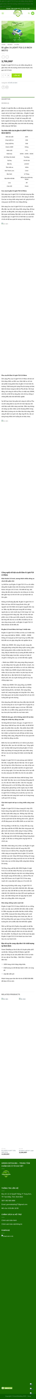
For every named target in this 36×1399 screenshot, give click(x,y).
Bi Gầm (16, 44)
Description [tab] (6, 99)
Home (4, 44)
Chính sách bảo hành (9, 1220)
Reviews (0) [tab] (5, 103)
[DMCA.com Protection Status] (7, 1388)
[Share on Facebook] (3, 87)
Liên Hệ (17, 75)
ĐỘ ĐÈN (10, 44)
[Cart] (32, 13)
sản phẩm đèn (19, 954)
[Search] (29, 13)
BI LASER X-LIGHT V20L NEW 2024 (9, 1151)
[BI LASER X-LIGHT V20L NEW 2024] (9, 1072)
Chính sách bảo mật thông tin (12, 1224)
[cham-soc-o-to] (18, 13)
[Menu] (3, 13)
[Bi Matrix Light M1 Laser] (26, 1072)
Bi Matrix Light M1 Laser (26, 1150)
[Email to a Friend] (7, 87)
